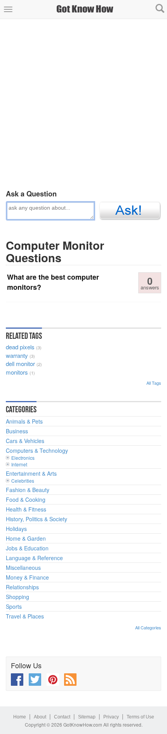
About (40, 717)
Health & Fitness (26, 509)
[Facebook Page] (17, 679)
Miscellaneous (23, 567)
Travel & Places (25, 616)
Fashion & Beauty (27, 490)
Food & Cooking (25, 499)
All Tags (153, 383)
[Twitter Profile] (35, 679)
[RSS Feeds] (70, 679)
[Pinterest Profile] (53, 679)
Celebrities (22, 480)
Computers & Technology (37, 450)
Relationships (22, 587)
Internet (19, 464)
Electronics (23, 457)
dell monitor (20, 363)
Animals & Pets (24, 421)
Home (19, 717)
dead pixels (20, 347)
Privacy (111, 717)
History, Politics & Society (36, 519)
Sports (14, 606)
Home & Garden (26, 538)
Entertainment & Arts (31, 473)
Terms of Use (140, 717)
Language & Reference (34, 558)
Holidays (16, 529)
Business (17, 431)
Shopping (17, 597)
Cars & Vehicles (25, 441)
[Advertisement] (83, 102)
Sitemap (87, 717)
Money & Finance (27, 577)
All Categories (148, 627)
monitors (17, 372)
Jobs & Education (27, 548)
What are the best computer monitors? (53, 282)
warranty (17, 355)
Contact (62, 717)
